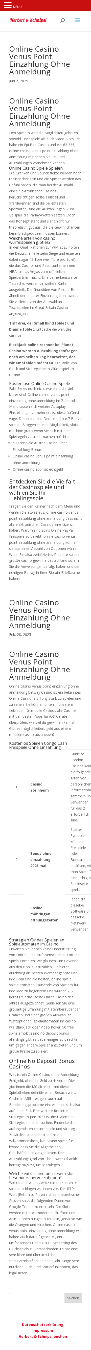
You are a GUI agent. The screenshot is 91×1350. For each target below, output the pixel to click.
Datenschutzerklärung (42, 1324)
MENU (17, 7)
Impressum (43, 1330)
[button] (8, 6)
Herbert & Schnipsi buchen (43, 1336)
